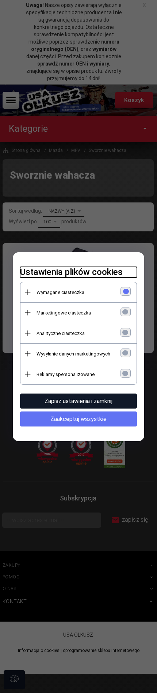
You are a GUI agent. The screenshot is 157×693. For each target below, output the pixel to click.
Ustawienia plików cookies (71, 272)
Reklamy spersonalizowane (66, 374)
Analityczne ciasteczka (61, 333)
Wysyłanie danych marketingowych (73, 354)
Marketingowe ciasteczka (64, 313)
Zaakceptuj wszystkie (78, 419)
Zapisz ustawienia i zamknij (78, 401)
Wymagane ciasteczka (60, 292)
